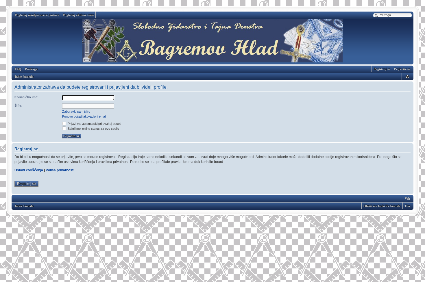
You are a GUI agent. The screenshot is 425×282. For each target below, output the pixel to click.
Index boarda (24, 76)
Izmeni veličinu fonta (406, 76)
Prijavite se (402, 69)
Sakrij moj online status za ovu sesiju (93, 128)
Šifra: (18, 105)
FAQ (18, 69)
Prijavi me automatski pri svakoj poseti (94, 123)
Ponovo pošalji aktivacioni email (84, 116)
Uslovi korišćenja (28, 170)
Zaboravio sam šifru (76, 111)
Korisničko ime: (26, 97)
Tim (407, 206)
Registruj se (382, 69)
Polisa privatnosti (60, 170)
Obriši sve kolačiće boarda (381, 206)
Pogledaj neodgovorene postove (37, 15)
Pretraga (31, 69)
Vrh (407, 198)
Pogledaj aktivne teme (78, 15)
